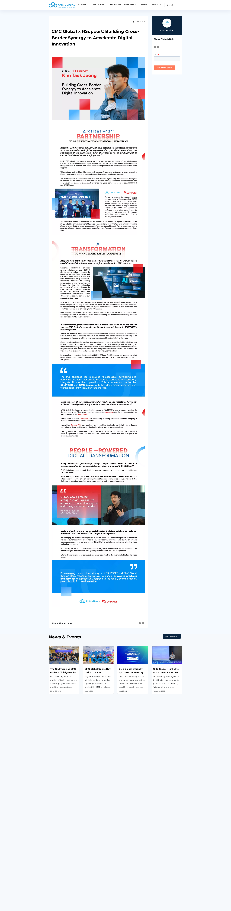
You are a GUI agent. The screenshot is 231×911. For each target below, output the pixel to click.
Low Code (88, 881)
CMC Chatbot (123, 869)
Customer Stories (91, 909)
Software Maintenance (60, 863)
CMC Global (54, 909)
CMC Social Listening (127, 863)
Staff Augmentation (161, 863)
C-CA (119, 881)
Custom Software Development (64, 856)
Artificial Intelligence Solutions (97, 869)
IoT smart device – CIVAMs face (132, 856)
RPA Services (89, 875)
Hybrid (155, 869)
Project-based (158, 856)
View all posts (171, 636)
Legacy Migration (57, 869)
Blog (119, 909)
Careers (155, 909)
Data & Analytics (91, 863)
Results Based (158, 875)
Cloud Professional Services (96, 856)
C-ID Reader (123, 875)
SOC (119, 887)
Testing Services (56, 875)
